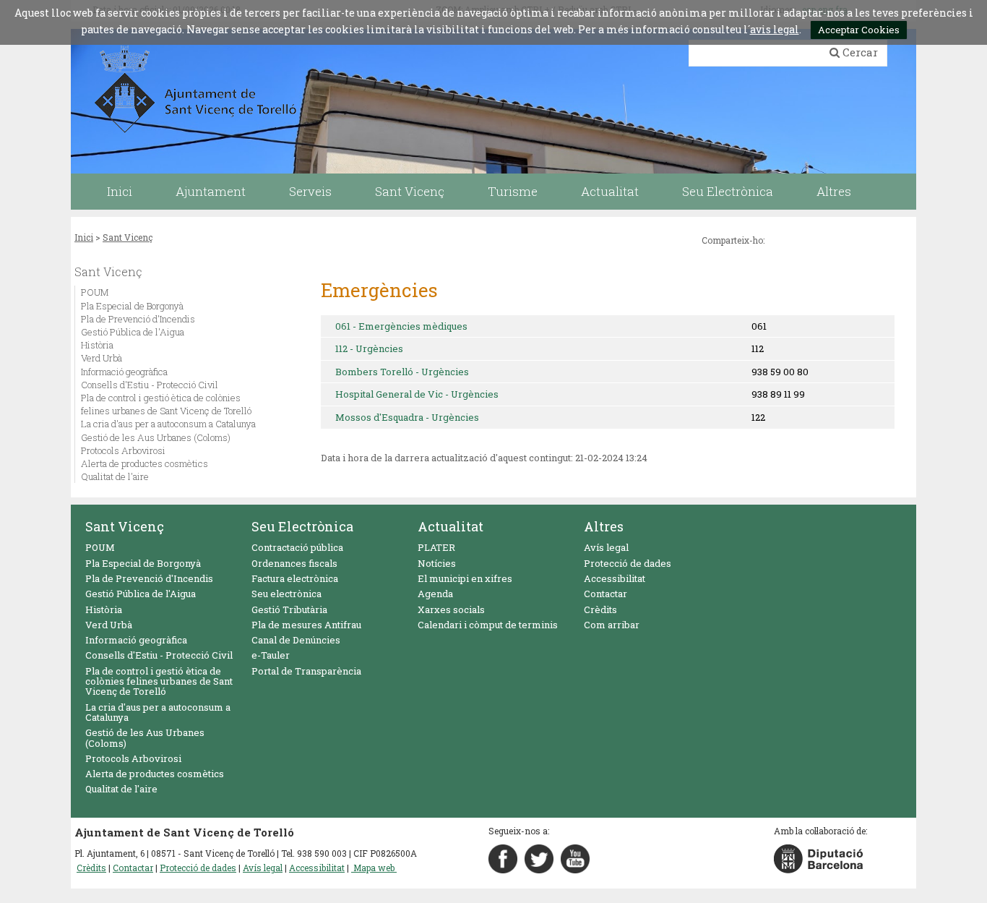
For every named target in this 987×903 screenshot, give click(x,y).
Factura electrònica (294, 578)
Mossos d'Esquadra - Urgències (407, 417)
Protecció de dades (627, 563)
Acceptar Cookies (859, 29)
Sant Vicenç (127, 237)
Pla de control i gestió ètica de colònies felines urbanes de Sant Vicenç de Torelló (166, 404)
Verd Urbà (101, 357)
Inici (83, 237)
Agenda (435, 593)
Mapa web (374, 867)
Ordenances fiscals (294, 563)
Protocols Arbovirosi (123, 450)
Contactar (605, 593)
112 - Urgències (369, 348)
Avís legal (606, 547)
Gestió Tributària (289, 609)
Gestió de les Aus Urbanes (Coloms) (155, 437)
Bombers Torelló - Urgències (402, 371)
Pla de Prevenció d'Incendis (138, 318)
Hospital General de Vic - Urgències (417, 394)
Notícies (437, 563)
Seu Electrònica (302, 526)
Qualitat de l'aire (115, 476)
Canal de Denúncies (295, 639)
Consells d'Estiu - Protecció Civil (149, 384)
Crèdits (600, 609)
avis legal (774, 29)
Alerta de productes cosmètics (144, 463)
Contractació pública (297, 547)
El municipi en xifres (465, 578)
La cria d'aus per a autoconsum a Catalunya (168, 423)
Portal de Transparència (306, 670)
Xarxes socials (451, 609)
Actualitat (450, 526)
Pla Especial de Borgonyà (132, 305)
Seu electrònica (286, 593)
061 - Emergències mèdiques (401, 326)
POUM (94, 292)
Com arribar (611, 624)
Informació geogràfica (124, 371)
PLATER (436, 547)
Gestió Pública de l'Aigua (132, 331)
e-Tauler (270, 655)
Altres (604, 526)
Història (97, 344)
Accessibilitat (614, 578)
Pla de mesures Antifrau (306, 624)
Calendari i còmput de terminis (488, 624)
